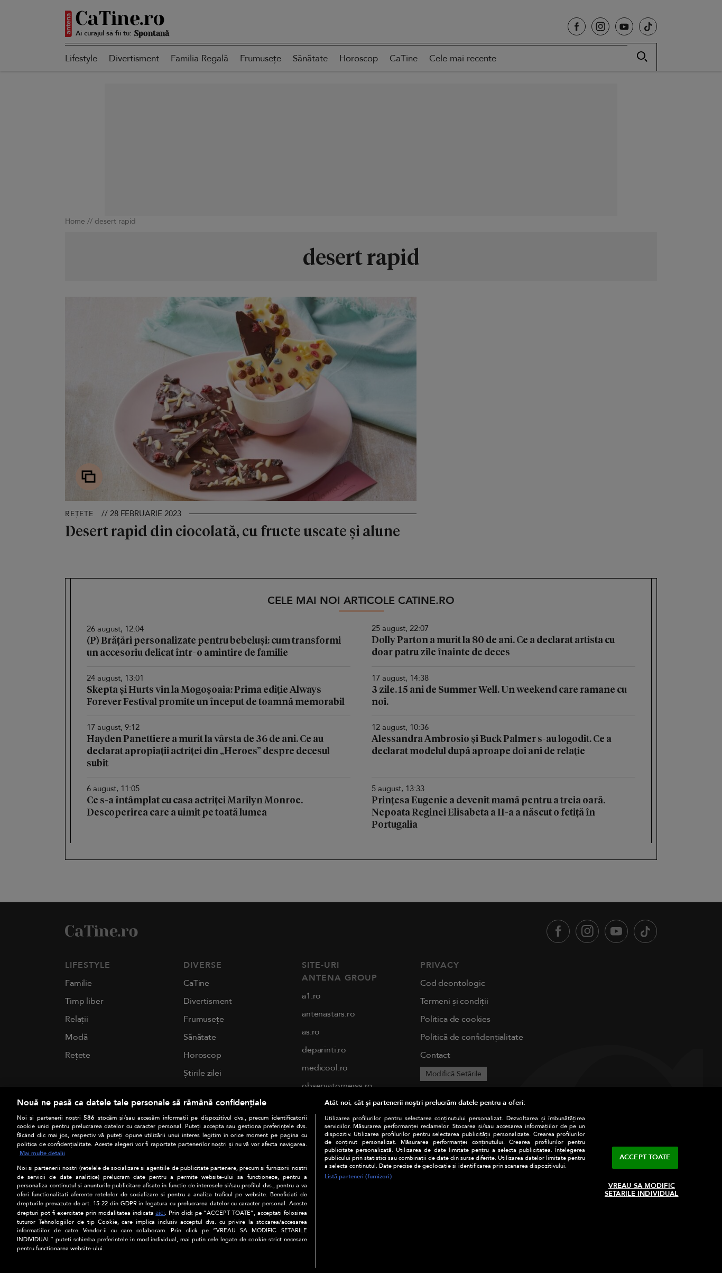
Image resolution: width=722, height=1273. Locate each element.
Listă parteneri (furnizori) (358, 1176)
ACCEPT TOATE (645, 1157)
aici (160, 1212)
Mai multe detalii (42, 1153)
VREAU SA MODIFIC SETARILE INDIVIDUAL (641, 1190)
